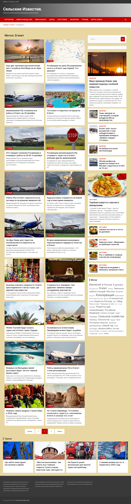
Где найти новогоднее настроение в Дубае (15, 463)
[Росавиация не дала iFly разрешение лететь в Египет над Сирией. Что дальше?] (65, 51)
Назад (30, 431)
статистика (103, 331)
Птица (120, 304)
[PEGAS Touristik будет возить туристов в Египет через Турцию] (24, 313)
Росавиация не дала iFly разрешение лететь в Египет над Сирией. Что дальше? (64, 68)
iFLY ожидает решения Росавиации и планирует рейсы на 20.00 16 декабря (24, 154)
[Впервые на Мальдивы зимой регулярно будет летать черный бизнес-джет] (24, 353)
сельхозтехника (94, 331)
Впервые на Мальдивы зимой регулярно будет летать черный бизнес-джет (21, 370)
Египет (103, 288)
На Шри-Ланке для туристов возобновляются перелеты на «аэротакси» (20, 242)
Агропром (9, 20)
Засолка (110, 291)
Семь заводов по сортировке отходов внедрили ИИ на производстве (109, 116)
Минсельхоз (40, 20)
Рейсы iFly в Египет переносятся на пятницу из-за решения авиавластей (23, 199)
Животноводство (24, 20)
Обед (119, 301)
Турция (112, 320)
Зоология (119, 292)
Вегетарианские (93, 288)
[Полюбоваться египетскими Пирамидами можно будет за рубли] (65, 313)
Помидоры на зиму (107, 304)
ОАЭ (114, 301)
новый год (107, 325)
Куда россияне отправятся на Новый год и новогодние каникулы (64, 199)
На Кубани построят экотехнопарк (108, 149)
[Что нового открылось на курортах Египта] (65, 96)
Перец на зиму (94, 304)
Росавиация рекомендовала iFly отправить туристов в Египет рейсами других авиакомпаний (62, 155)
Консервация (105, 295)
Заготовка (62, 20)
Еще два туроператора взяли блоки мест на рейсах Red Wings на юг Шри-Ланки (24, 68)
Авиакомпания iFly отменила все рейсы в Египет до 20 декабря (21, 111)
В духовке (118, 285)
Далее (59, 431)
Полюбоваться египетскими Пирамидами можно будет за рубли (64, 329)
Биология (95, 284)
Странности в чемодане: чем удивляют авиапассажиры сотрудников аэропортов (61, 287)
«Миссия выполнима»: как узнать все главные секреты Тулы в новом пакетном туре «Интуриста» (49, 466)
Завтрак (110, 288)
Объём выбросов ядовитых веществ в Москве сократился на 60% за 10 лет (112, 164)
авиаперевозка (95, 326)
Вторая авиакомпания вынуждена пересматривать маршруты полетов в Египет (64, 242)
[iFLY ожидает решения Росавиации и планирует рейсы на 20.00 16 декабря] (24, 138)
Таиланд (93, 320)
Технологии (103, 319)
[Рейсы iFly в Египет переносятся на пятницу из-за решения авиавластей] (24, 183)
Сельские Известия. (22, 9)
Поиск (123, 39)
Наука (52, 20)
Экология (74, 20)
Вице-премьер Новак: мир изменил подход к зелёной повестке (103, 84)
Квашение (92, 295)
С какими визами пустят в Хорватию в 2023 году (111, 463)
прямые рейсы (105, 328)
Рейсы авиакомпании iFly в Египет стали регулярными (63, 369)
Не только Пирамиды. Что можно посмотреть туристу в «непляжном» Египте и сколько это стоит (64, 413)
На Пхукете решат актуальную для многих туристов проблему (79, 464)
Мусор (106, 298)
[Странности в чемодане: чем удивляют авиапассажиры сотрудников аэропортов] (65, 270)
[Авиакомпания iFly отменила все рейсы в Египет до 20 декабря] (24, 96)
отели (116, 326)
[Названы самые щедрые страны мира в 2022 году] (24, 396)
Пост (116, 304)
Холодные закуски (98, 322)
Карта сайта (96, 20)
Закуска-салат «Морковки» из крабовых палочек (112, 243)
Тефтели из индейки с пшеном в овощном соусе (111, 268)
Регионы (92, 307)
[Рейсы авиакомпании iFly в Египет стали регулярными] (65, 353)
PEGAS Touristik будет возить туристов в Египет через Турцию (21, 329)
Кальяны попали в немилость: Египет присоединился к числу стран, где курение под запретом (24, 287)
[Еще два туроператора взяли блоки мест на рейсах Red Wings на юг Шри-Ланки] (24, 51)
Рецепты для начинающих (100, 308)
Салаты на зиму (108, 313)
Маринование (119, 295)
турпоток (101, 333)
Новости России (103, 301)
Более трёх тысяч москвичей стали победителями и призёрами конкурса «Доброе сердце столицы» (108, 134)
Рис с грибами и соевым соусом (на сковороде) (110, 256)
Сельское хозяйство (111, 316)
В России (107, 284)
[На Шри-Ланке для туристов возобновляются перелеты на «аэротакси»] (24, 226)
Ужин (118, 320)
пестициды (93, 329)
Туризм (85, 20)
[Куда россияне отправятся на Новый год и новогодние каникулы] (65, 183)
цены (106, 333)
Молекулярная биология (96, 298)
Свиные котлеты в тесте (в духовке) (111, 230)
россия (116, 328)
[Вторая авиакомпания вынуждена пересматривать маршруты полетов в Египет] (65, 226)
